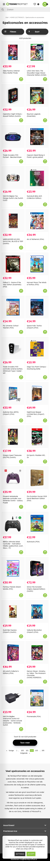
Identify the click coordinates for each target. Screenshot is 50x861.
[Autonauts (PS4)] (37, 523)
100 (22, 750)
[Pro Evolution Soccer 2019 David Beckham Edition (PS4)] (37, 478)
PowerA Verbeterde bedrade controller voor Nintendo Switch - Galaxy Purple (13, 499)
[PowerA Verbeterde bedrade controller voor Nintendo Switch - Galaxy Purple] (13, 478)
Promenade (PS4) (34, 716)
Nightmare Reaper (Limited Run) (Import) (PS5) (35, 414)
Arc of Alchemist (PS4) (35, 239)
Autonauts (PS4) (33, 542)
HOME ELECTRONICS (17, 17)
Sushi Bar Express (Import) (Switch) (10, 631)
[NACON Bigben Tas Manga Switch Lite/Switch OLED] (13, 177)
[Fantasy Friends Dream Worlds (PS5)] (13, 568)
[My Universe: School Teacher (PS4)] (13, 307)
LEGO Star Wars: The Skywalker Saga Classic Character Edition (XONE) (36, 73)
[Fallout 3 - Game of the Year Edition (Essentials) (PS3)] (13, 264)
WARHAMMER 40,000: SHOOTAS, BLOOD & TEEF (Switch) (13, 241)
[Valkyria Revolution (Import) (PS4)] (37, 611)
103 (36, 750)
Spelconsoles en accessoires (35, 17)
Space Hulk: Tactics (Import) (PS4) (34, 327)
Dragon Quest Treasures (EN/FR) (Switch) (12, 456)
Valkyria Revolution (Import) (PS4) (34, 631)
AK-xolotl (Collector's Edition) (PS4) (11, 672)
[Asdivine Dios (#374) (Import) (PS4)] (13, 393)
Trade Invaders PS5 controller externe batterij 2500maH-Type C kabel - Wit (12, 370)
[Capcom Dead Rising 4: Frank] (37, 136)
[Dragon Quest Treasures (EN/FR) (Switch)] (13, 437)
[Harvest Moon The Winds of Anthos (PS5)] (37, 264)
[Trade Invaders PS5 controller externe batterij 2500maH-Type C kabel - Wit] (13, 348)
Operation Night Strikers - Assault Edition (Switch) (13, 115)
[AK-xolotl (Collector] (13, 652)
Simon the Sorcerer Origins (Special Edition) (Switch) (36, 589)
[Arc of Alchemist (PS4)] (37, 221)
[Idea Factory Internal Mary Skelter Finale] (13, 52)
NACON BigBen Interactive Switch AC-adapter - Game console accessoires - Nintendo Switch (12, 720)
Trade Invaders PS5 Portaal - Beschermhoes (12, 156)
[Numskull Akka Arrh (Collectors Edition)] (37, 177)
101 (27, 750)
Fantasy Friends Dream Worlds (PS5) (12, 588)
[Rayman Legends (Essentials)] (37, 95)
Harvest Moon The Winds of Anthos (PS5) (36, 283)
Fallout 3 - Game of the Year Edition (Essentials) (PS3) (12, 284)
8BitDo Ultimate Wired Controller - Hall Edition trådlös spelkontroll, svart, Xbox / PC (13, 545)
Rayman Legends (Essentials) (33, 115)
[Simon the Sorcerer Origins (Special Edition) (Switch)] (37, 568)
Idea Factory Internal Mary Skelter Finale (11, 72)
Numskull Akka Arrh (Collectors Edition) (34, 197)
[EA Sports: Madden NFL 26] (37, 437)
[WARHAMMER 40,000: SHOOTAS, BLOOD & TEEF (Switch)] (13, 221)
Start (6, 17)
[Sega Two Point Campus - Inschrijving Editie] (37, 348)
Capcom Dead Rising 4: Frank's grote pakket (36, 156)
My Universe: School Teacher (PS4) (10, 327)
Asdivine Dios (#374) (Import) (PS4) (11, 413)
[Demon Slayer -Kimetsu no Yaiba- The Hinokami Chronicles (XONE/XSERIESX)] (37, 652)
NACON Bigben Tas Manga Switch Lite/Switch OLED (13, 198)
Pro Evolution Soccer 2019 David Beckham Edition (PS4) (37, 498)
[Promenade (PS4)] (37, 698)
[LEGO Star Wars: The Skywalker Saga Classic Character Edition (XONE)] (37, 52)
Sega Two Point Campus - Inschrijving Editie (37, 368)
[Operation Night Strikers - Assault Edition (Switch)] (13, 95)
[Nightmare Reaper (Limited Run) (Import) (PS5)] (37, 393)
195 (43, 750)
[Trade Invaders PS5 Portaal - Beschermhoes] (13, 136)
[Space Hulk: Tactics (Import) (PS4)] (37, 307)
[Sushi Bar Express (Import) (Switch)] (13, 611)
